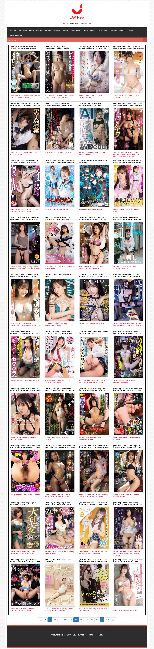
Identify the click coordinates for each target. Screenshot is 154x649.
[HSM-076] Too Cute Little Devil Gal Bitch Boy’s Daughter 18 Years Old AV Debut (94, 504)
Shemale (113, 30)
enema (115, 438)
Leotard (54, 610)
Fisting (93, 30)
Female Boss (123, 438)
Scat (106, 30)
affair (87, 95)
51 (97, 619)
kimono (130, 552)
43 (55, 619)
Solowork (25, 97)
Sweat (123, 496)
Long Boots (130, 323)
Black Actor (20, 152)
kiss (22, 325)
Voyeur (138, 325)
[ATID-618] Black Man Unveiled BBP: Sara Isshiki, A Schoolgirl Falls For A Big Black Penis (25, 105)
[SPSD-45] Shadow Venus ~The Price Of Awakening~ (94, 161)
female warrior (118, 209)
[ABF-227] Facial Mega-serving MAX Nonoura (58, 275)
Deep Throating (35, 95)
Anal (25, 30)
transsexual (57, 382)
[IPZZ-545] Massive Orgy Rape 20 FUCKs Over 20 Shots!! (23, 503)
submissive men (50, 268)
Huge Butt (28, 381)
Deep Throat (75, 30)
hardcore (14, 211)
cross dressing (50, 381)
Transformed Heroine (60, 209)
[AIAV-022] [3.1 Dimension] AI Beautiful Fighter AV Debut (91, 104)
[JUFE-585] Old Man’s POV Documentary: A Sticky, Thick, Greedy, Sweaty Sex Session (57, 48)
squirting (125, 268)
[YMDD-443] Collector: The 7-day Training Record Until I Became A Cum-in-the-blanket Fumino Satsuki (127, 276)
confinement (129, 152)
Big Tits (39, 30)
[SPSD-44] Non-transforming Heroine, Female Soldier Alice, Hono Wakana (128, 161)
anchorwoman (15, 95)
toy (89, 553)
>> (113, 619)
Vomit (130, 30)
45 (65, 619)
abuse (81, 95)
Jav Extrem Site (16, 35)
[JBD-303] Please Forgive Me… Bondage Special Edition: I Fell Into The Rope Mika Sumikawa (94, 48)
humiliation (95, 381)
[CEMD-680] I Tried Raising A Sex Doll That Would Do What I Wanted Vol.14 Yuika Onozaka (92, 390)
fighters (96, 152)
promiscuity (49, 325)
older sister (117, 553)
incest (29, 267)
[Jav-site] (77, 11)
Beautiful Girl (27, 209)
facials (63, 324)
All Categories (15, 30)
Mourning (137, 552)
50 (92, 619)
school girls (61, 381)
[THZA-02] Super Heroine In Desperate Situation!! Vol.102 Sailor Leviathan (60, 161)
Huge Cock (19, 495)
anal (46, 266)
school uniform (89, 382)
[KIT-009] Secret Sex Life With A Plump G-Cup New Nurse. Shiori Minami (128, 47)
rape (12, 97)
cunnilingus (27, 323)
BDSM (31, 30)
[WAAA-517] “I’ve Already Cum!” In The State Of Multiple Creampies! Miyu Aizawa (24, 162)
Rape (100, 30)
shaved (138, 95)
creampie (25, 95)
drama (100, 95)
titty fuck (125, 97)
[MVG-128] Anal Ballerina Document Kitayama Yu (58, 560)
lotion (54, 97)
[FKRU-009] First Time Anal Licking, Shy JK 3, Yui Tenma (93, 332)
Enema (85, 30)
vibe (39, 325)
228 (107, 619)
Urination (122, 30)
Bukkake (48, 30)
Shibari (81, 97)
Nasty (21, 211)
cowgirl (18, 323)
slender (18, 97)
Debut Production (97, 551)
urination (130, 156)
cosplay (131, 95)
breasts (56, 324)
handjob (58, 266)
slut (63, 266)
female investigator (128, 154)
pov (59, 97)
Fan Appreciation (50, 552)
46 (71, 619)
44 (60, 619)
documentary (15, 325)
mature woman (21, 268)
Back (115, 495)
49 (86, 619)
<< (41, 619)
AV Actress (117, 95)
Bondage (56, 30)
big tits (124, 95)
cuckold (93, 95)
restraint (88, 268)
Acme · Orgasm (49, 95)
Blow (51, 266)
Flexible (63, 609)
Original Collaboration (132, 553)
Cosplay (66, 30)
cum (87, 323)
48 (81, 619)
